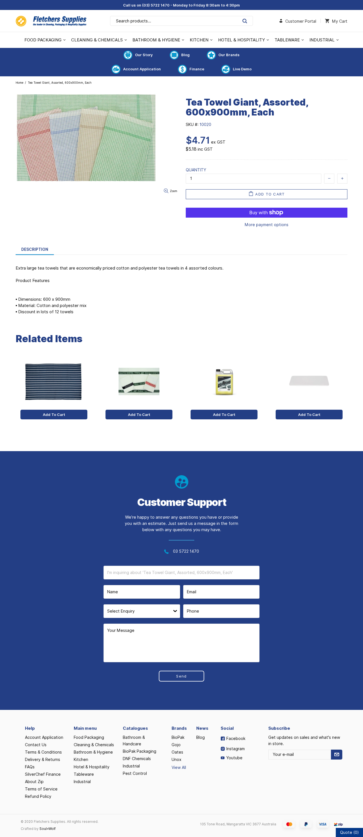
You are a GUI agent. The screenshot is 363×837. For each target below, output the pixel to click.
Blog (185, 54)
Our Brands (229, 54)
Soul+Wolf (47, 829)
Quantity (196, 170)
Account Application (142, 69)
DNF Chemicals (137, 758)
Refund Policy (38, 796)
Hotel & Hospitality (91, 767)
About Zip (34, 781)
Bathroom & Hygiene (93, 752)
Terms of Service (41, 789)
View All (179, 767)
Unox (177, 759)
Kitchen (81, 759)
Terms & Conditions (43, 752)
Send (181, 676)
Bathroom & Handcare (134, 740)
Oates (177, 752)
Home (19, 82)
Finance (196, 69)
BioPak (178, 737)
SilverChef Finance (43, 774)
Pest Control (135, 773)
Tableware (84, 774)
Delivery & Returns (42, 759)
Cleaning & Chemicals (94, 745)
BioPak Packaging (139, 751)
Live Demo (242, 69)
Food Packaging (89, 737)
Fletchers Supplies (51, 21)
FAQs (30, 767)
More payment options (266, 224)
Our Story (144, 54)
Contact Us (36, 745)
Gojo (176, 745)
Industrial (82, 781)
